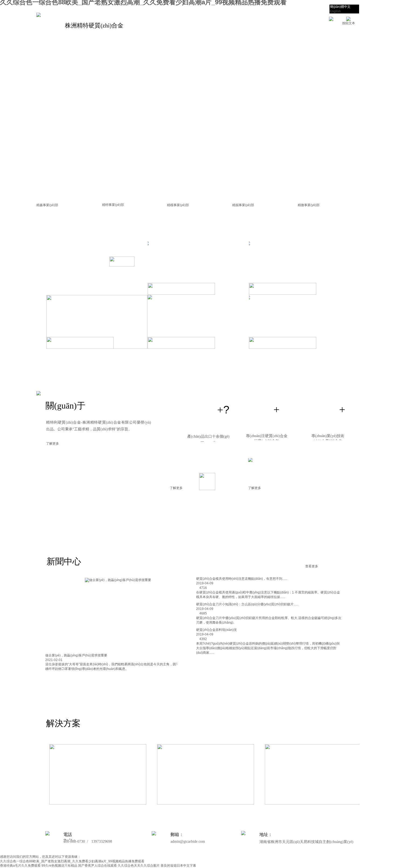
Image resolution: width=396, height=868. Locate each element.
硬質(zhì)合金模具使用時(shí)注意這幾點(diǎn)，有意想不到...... (241, 579)
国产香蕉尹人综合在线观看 (97, 865)
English (335, 11)
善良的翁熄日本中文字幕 (178, 865)
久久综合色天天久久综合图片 (139, 865)
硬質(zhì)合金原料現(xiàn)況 (216, 630)
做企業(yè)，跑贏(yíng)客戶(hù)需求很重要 (76, 655)
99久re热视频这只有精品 (59, 865)
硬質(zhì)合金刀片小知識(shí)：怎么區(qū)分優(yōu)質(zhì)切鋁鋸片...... (247, 604)
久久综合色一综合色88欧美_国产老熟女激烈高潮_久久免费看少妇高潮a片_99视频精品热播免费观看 (72, 861)
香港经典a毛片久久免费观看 (20, 865)
